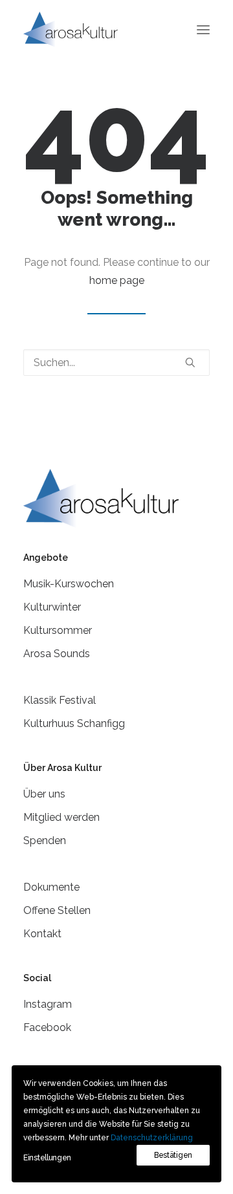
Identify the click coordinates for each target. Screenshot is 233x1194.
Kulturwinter (52, 607)
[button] (203, 29)
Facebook (47, 1027)
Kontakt (42, 934)
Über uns (44, 794)
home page (116, 280)
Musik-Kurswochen (68, 584)
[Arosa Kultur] (70, 29)
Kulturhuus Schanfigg (74, 723)
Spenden (44, 840)
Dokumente (51, 887)
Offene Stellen (57, 910)
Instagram (47, 1004)
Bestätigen (173, 1155)
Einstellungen (47, 1157)
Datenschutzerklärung (152, 1137)
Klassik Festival (59, 700)
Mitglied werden (61, 817)
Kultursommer (57, 630)
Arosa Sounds (56, 653)
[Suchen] (116, 362)
